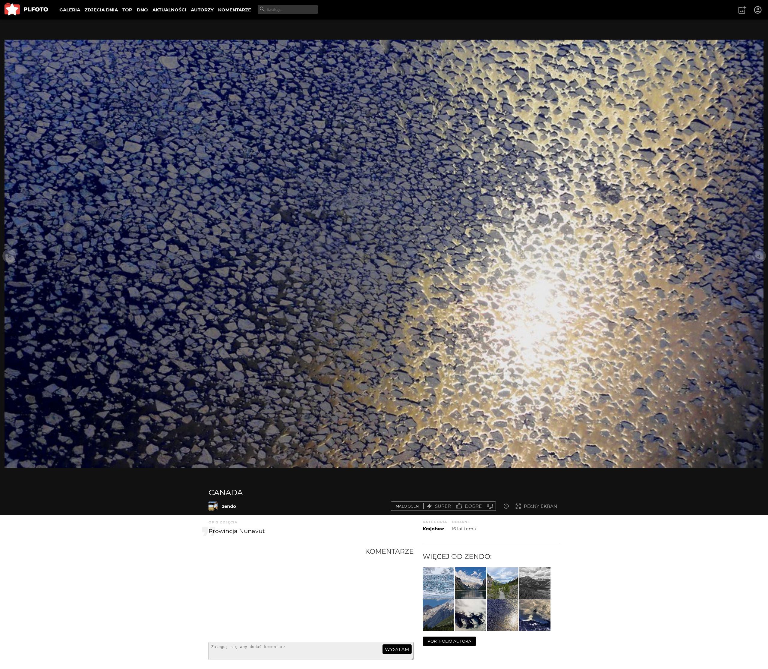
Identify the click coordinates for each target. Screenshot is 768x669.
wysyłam (397, 649)
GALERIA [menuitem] (69, 10)
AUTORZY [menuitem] (202, 10)
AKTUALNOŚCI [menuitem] (169, 10)
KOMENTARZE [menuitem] (234, 10)
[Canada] (213, 506)
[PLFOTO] (26, 9)
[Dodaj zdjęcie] (742, 10)
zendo (229, 506)
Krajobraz (433, 529)
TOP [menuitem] (127, 10)
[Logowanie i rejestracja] (758, 10)
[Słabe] (490, 506)
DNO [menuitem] (142, 10)
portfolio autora (449, 641)
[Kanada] (438, 583)
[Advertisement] (286, 592)
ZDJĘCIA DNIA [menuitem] (101, 10)
